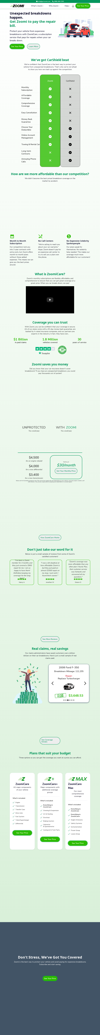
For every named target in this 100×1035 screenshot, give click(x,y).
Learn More (33, 46)
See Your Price (83, 6)
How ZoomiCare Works (50, 537)
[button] (37, 5)
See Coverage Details (47, 741)
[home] (17, 6)
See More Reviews (50, 639)
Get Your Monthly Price (66, 471)
